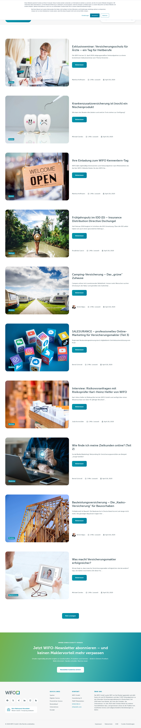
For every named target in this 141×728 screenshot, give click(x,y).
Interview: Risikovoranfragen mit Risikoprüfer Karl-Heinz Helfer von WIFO (99, 390)
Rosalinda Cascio (78, 251)
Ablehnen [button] (104, 15)
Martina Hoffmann (78, 80)
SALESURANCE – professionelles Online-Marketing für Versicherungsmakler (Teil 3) (100, 333)
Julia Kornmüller (78, 421)
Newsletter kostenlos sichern (70, 670)
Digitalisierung (13, 595)
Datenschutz (108, 724)
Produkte (11, 310)
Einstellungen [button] (85, 15)
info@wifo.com (77, 707)
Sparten (52, 695)
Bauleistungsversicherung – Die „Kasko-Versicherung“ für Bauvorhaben (99, 504)
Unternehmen (54, 707)
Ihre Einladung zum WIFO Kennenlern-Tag (100, 160)
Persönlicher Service (56, 701)
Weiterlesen (79, 65)
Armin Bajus (81, 307)
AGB (116, 724)
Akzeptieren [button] (95, 15)
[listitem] (115, 702)
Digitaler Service (55, 698)
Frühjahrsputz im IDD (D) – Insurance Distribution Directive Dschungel (97, 219)
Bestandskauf (54, 704)
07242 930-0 (76, 704)
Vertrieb (11, 82)
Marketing (12, 367)
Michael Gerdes (77, 137)
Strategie (11, 253)
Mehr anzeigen (70, 616)
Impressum (98, 724)
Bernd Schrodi (77, 364)
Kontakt (52, 710)
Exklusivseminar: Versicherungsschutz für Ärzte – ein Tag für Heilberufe (100, 48)
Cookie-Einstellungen (127, 724)
